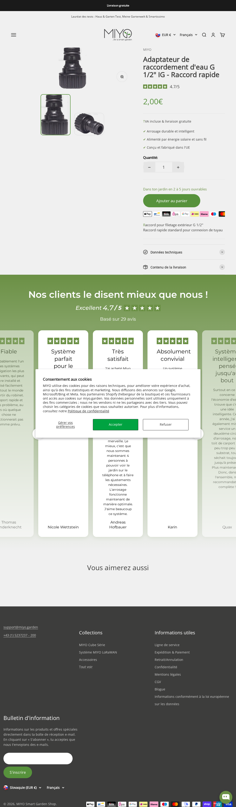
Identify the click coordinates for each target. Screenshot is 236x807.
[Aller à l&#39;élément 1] (56, 114)
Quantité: (150, 157)
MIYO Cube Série (92, 645)
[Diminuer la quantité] (149, 167)
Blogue (160, 689)
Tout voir (86, 667)
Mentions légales (168, 674)
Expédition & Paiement (172, 652)
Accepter (115, 424)
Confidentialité (166, 667)
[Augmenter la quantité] (178, 167)
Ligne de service (167, 645)
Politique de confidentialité (88, 411)
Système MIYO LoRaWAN (98, 652)
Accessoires (88, 659)
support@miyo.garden (20, 627)
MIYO (147, 49)
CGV (158, 682)
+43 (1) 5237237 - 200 (19, 635)
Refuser (166, 424)
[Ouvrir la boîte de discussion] (225, 797)
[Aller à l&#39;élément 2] (89, 124)
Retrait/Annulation (169, 659)
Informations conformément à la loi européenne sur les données (192, 700)
